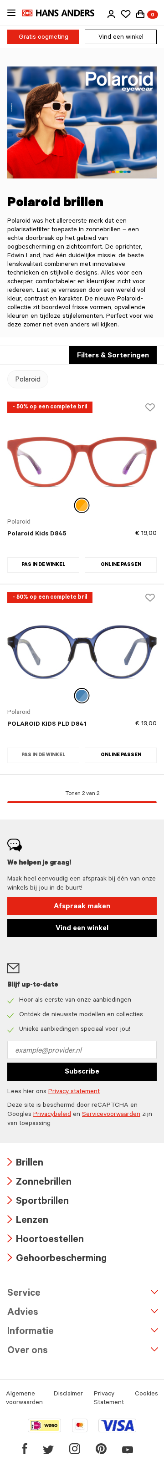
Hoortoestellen (45, 1240)
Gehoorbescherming (57, 1259)
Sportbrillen (38, 1202)
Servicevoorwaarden (111, 1115)
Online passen (121, 565)
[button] (111, 14)
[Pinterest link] (101, 1448)
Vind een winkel (121, 37)
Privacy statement (74, 1092)
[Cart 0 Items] (140, 14)
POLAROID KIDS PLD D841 (47, 724)
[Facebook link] (24, 1448)
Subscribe (82, 1072)
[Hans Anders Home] (62, 13)
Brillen (25, 1164)
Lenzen (27, 1221)
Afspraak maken (82, 907)
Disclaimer (68, 1394)
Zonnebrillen (39, 1183)
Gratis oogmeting (43, 37)
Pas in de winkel (43, 565)
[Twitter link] (48, 1448)
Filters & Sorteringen (113, 356)
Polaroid (28, 380)
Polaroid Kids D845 (37, 534)
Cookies (146, 1394)
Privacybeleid (52, 1115)
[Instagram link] (74, 1448)
